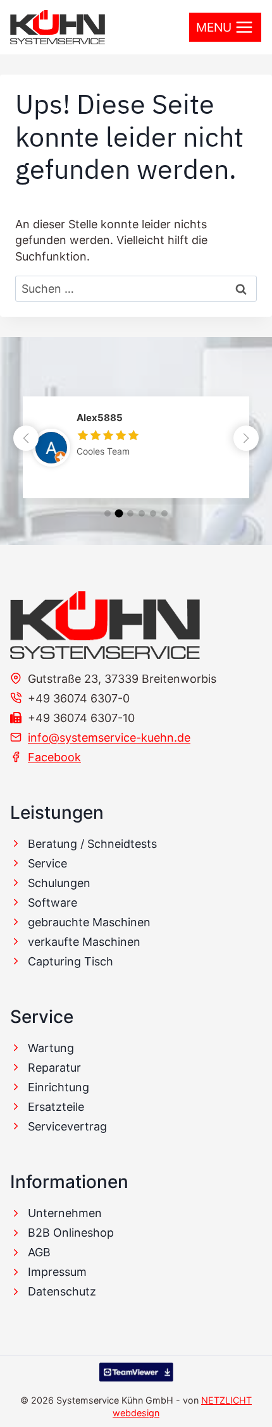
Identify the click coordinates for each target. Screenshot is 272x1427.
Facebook (54, 757)
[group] (136, 447)
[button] (246, 438)
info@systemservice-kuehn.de (109, 737)
